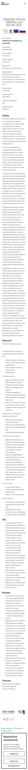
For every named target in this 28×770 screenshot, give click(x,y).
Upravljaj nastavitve (14, 766)
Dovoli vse (14, 754)
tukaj (14, 686)
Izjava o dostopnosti (7, 728)
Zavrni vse (14, 761)
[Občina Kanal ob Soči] (5, 3)
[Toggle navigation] (25, 3)
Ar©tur (10, 731)
